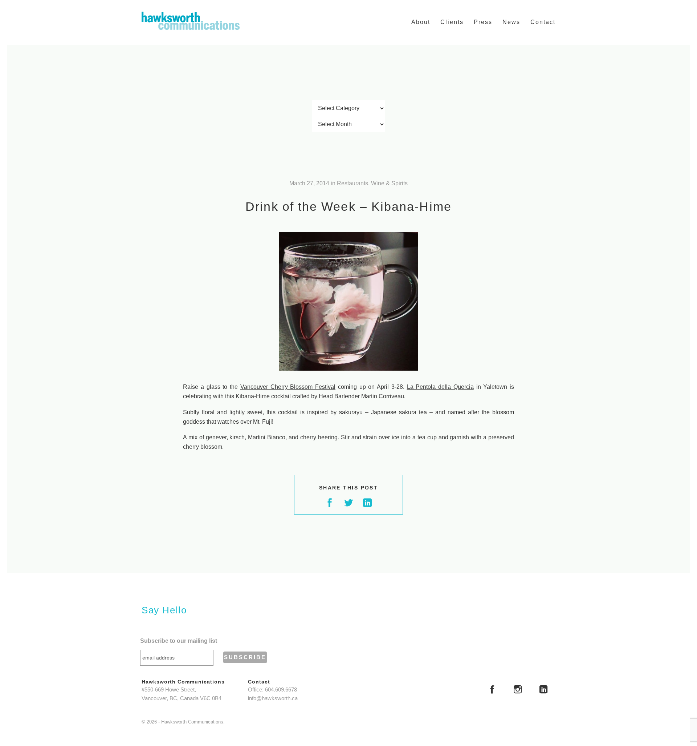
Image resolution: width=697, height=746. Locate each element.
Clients (452, 22)
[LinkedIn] (543, 690)
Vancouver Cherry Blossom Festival (287, 387)
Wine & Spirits (389, 183)
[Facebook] (492, 690)
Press (483, 22)
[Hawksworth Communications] (191, 21)
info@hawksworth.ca (273, 698)
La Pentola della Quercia (440, 387)
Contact (542, 22)
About (420, 22)
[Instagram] (518, 690)
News (511, 22)
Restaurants (352, 183)
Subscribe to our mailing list (178, 641)
